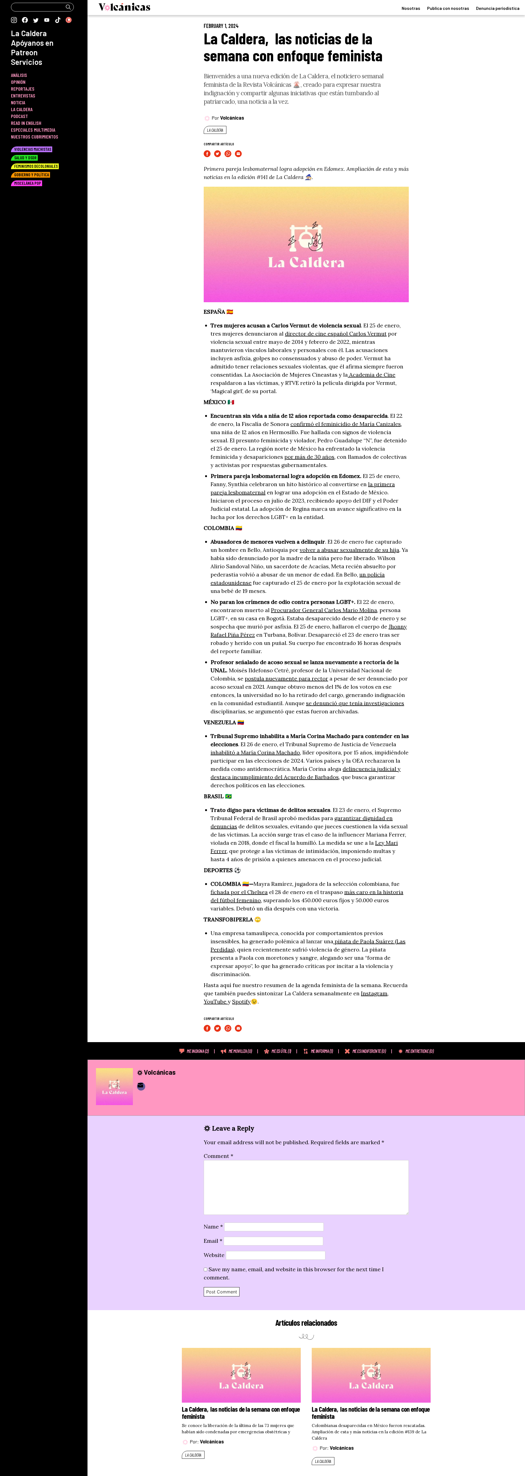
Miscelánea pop (27, 183)
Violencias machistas (32, 149)
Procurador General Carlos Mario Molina (324, 610)
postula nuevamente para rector (286, 678)
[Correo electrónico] (141, 1086)
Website (214, 1255)
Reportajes (22, 89)
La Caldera (215, 130)
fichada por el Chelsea (239, 892)
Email (213, 1240)
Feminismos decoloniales (36, 166)
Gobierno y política (31, 174)
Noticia (18, 102)
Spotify (241, 1001)
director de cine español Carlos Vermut (336, 333)
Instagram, (375, 993)
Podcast (19, 116)
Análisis (19, 75)
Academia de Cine (371, 374)
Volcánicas (232, 118)
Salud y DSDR (25, 157)
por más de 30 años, (310, 456)
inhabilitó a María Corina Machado (255, 752)
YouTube (216, 1001)
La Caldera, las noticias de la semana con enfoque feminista (293, 46)
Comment (218, 1155)
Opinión (18, 82)
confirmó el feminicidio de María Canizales (345, 423)
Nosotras (411, 8)
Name (213, 1226)
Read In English (26, 123)
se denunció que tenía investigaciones (355, 703)
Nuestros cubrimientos (34, 137)
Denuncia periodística (498, 8)
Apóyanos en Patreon (32, 47)
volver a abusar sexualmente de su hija (349, 549)
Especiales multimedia (33, 130)
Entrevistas (23, 96)
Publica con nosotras (448, 8)
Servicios (26, 62)
